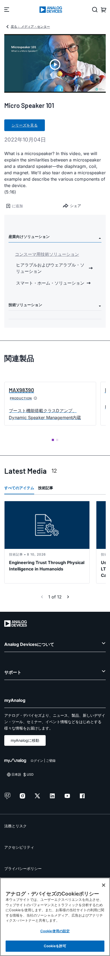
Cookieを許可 (55, 946)
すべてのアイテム (19, 487)
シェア (75, 205)
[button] (29, 205)
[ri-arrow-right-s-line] (68, 597)
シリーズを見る (24, 125)
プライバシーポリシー (23, 868)
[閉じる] (103, 885)
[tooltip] (35, 398)
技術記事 (45, 487)
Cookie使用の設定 (55, 931)
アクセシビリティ (19, 847)
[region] (55, 917)
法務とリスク (15, 826)
